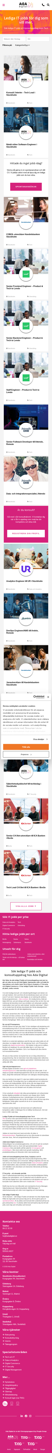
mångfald (17, 1093)
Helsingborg (7, 942)
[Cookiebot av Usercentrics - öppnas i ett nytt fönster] (33, 697)
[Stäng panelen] (48, 697)
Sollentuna (17, 942)
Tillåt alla (26, 747)
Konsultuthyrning (12, 1338)
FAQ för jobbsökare (9, 954)
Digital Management (13, 1370)
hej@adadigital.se (10, 1236)
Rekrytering (10, 1335)
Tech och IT (10, 1357)
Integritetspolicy (11, 1385)
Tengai (42, 1449)
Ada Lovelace (23, 999)
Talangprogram (11, 1344)
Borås (10, 846)
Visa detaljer (38, 739)
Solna (26, 939)
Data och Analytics (35, 589)
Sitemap (8, 1391)
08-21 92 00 (7, 1228)
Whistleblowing (11, 1395)
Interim (8, 1341)
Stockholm (11, 103)
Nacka (16, 939)
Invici (9, 1449)
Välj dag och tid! (9, 1243)
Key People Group (39, 1431)
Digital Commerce (9, 925)
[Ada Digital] (26, 4)
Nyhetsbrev (10, 1382)
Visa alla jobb (25, 906)
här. (15, 1203)
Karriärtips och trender (35, 959)
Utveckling (32, 296)
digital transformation (18, 1045)
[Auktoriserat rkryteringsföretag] (18, 1404)
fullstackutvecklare (9, 1135)
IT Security (32, 794)
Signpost (17, 1449)
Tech (30, 103)
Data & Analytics (37, 1163)
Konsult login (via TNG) (14, 1398)
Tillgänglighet (10, 1388)
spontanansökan (8, 1201)
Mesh (35, 1449)
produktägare (7, 1150)
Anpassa (24, 754)
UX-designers (36, 1148)
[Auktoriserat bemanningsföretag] (11, 1404)
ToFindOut (26, 1449)
